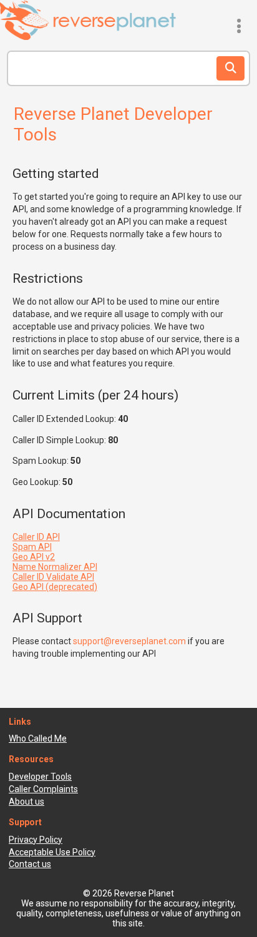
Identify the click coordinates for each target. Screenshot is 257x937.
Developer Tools (40, 777)
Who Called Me (38, 738)
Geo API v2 (33, 557)
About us (26, 802)
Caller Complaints (43, 789)
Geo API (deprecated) (54, 587)
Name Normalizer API (54, 567)
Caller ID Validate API (53, 577)
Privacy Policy (35, 840)
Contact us (30, 864)
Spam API (32, 547)
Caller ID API (36, 537)
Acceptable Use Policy (52, 852)
